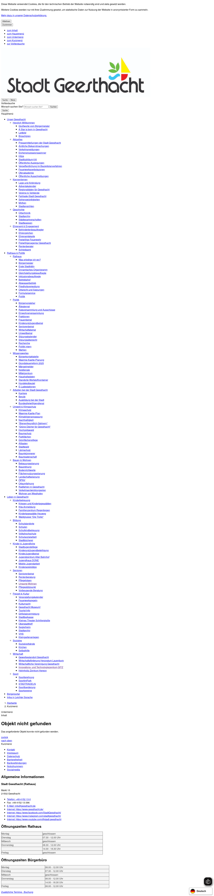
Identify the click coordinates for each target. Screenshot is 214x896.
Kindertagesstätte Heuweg (32, 513)
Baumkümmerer (27, 453)
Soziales (17, 640)
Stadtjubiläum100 (28, 159)
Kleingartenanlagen (29, 637)
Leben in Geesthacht (17, 496)
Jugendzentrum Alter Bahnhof (34, 557)
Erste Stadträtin (27, 266)
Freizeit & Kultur (21, 593)
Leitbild (22, 132)
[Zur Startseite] (75, 96)
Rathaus (17, 256)
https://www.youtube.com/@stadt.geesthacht (34, 819)
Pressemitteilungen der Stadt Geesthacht (40, 142)
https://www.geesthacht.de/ (25, 809)
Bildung (17, 520)
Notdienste (24, 370)
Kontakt (11, 749)
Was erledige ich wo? (30, 259)
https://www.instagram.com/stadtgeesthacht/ (34, 816)
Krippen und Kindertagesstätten (35, 503)
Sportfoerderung (27, 687)
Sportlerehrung (26, 677)
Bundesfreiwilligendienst (31, 403)
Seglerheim (25, 627)
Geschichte (18, 209)
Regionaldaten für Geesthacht (34, 189)
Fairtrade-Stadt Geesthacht (32, 196)
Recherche (24, 343)
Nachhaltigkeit (26, 420)
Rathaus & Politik (16, 253)
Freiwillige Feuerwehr (30, 239)
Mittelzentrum (25, 373)
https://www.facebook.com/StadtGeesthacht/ (34, 812)
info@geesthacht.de (21, 806)
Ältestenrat (24, 306)
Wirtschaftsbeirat (27, 329)
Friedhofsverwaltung (29, 286)
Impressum (12, 753)
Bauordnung (25, 466)
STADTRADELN (27, 684)
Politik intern (25, 346)
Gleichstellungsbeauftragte (32, 273)
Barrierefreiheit (14, 759)
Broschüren (25, 136)
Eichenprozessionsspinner (32, 152)
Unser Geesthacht (16, 119)
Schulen (23, 527)
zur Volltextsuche (16, 43)
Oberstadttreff (26, 623)
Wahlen (22, 349)
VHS (21, 633)
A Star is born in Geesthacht (33, 129)
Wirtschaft (18, 653)
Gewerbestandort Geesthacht (34, 657)
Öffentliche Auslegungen (31, 162)
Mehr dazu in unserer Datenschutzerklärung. (24, 15)
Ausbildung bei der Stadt (31, 400)
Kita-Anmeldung (27, 506)
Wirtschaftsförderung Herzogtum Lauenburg (41, 660)
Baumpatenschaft (28, 456)
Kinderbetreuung (21, 500)
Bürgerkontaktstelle (29, 356)
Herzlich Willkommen (24, 122)
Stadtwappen (25, 223)
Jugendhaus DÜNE (29, 560)
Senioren (17, 570)
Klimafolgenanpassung (31, 416)
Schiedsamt (25, 249)
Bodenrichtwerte (27, 470)
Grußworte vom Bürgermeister (34, 126)
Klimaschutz (25, 410)
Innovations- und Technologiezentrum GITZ (41, 667)
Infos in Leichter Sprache (20, 697)
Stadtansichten (26, 206)
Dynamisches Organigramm (33, 269)
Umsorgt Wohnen (28, 583)
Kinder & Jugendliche (24, 543)
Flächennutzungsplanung (32, 473)
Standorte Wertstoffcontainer (33, 380)
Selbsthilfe (24, 650)
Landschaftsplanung (29, 476)
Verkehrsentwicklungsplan (32, 490)
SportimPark (25, 680)
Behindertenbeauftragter (31, 229)
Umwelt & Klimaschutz (24, 406)
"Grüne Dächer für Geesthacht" (35, 426)
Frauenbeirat (25, 319)
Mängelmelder (26, 366)
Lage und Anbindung (29, 182)
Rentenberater (26, 246)
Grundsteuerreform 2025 (31, 363)
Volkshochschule (27, 533)
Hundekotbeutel (27, 383)
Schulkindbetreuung (29, 530)
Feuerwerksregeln (28, 600)
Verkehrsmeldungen (29, 149)
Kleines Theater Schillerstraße (34, 620)
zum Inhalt (12, 30)
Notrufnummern (15, 766)
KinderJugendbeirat (29, 553)
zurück (4, 737)
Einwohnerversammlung (31, 313)
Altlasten (23, 443)
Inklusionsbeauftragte (30, 276)
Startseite (12, 703)
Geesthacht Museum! (29, 607)
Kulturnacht (24, 603)
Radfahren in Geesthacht (31, 486)
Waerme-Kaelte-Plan (29, 413)
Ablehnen (6, 21)
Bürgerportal (13, 694)
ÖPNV (22, 480)
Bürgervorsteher (27, 303)
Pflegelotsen (25, 580)
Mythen (22, 203)
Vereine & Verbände (29, 192)
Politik (22, 296)
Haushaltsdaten (27, 376)
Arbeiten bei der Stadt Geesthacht (30, 390)
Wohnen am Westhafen (31, 493)
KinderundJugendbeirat (31, 323)
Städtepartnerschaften (30, 219)
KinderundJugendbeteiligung (34, 550)
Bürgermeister (26, 263)
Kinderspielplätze (28, 567)
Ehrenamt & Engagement (26, 226)
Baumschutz (25, 433)
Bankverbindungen (17, 763)
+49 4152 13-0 (19, 799)
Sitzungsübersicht (28, 339)
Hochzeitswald (26, 430)
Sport (15, 674)
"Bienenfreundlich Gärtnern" (33, 423)
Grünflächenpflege (28, 440)
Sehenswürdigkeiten (29, 199)
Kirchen (23, 647)
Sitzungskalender (28, 336)
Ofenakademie (26, 172)
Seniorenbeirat (26, 326)
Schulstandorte (26, 523)
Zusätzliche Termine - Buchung (17, 892)
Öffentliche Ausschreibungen (34, 176)
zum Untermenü (15, 37)
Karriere (23, 393)
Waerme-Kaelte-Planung (31, 360)
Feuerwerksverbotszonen (32, 169)
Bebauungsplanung (29, 463)
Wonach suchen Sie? (12, 106)
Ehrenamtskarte (27, 236)
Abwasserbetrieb (27, 283)
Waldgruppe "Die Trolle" (31, 517)
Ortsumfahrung (26, 483)
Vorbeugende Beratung (31, 590)
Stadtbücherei (26, 540)
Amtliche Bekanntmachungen (34, 146)
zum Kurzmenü (15, 40)
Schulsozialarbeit (28, 537)
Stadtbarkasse (26, 617)
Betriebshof (24, 279)
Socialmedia (13, 769)
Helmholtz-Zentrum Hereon (33, 670)
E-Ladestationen (27, 386)
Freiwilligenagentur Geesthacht (35, 243)
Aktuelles (17, 139)
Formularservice (27, 293)
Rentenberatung (27, 577)
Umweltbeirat (25, 333)
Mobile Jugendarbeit (29, 563)
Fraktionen (24, 316)
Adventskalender (27, 186)
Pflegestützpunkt (27, 587)
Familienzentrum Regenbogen (34, 510)
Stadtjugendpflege (28, 547)
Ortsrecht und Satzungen (31, 289)
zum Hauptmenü (15, 33)
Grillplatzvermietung (29, 613)
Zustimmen (7, 25)
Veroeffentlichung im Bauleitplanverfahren (40, 166)
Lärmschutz (25, 450)
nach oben (6, 740)
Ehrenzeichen (26, 233)
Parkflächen (25, 436)
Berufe (22, 396)
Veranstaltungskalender (31, 597)
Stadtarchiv (24, 216)
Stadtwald (24, 446)
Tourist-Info (24, 610)
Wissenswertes (21, 353)
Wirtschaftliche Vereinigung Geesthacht (39, 664)
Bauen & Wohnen (22, 460)
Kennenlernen (20, 179)
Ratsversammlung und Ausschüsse (37, 309)
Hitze (21, 156)
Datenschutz (13, 756)
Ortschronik (24, 213)
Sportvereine (25, 690)
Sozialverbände (27, 643)
